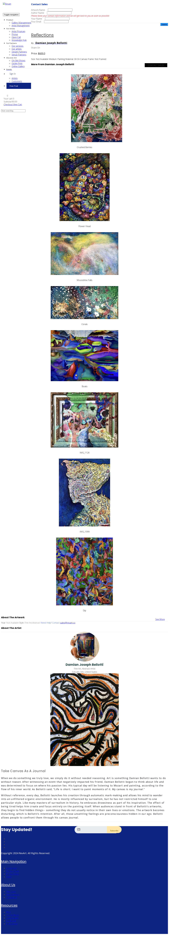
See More (160, 619)
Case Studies (12, 917)
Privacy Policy (12, 873)
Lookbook (11, 920)
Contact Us (11, 897)
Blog (8, 912)
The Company (12, 894)
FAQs (8, 876)
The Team (11, 891)
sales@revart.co (67, 622)
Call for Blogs (12, 915)
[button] (6, 96)
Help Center (12, 923)
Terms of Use (12, 871)
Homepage (11, 868)
